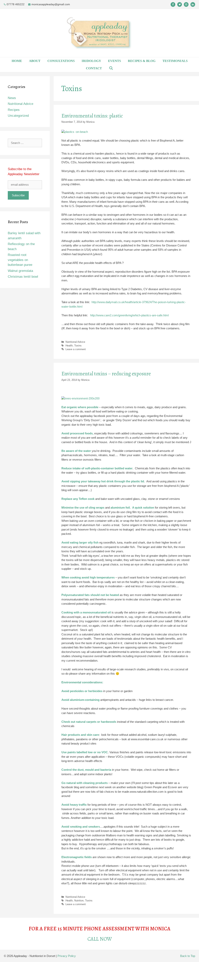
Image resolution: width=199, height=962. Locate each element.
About (34, 61)
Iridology (91, 61)
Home (17, 61)
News (12, 98)
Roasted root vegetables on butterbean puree (20, 260)
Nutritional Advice (75, 341)
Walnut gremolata (20, 271)
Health (69, 345)
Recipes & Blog (141, 61)
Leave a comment (75, 349)
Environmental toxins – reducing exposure (106, 373)
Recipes (14, 110)
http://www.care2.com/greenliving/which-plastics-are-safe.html (129, 315)
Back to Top (187, 956)
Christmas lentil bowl (23, 276)
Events (114, 61)
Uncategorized (18, 115)
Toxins (78, 345)
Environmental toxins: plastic (92, 115)
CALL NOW (99, 938)
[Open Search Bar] (111, 68)
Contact (94, 68)
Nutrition (79, 900)
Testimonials (175, 61)
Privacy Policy (67, 956)
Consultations (61, 61)
